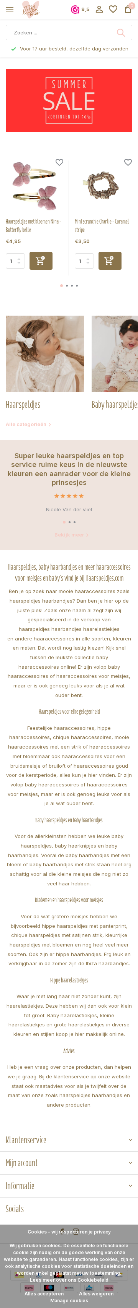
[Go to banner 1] (69, 100)
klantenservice (71, 1076)
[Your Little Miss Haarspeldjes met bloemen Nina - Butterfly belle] (34, 186)
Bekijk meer (69, 535)
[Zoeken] (122, 32)
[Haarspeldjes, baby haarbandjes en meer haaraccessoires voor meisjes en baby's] (40, 9)
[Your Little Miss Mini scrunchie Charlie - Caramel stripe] (103, 186)
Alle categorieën (26, 424)
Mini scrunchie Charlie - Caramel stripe (102, 225)
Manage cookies (69, 1300)
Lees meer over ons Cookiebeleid (69, 1280)
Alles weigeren (96, 1294)
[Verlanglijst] (113, 9)
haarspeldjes (34, 629)
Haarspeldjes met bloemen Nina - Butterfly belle (33, 225)
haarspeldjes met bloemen (41, 945)
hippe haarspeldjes (65, 926)
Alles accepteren (44, 1294)
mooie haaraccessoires (87, 591)
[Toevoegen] (41, 261)
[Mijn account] (99, 9)
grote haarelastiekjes (79, 1024)
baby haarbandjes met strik (62, 864)
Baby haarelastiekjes (72, 1015)
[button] (61, 285)
